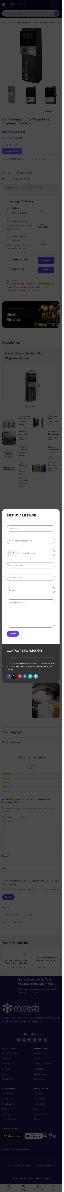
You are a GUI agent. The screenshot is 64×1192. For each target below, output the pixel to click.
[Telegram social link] (35, 676)
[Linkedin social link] (25, 676)
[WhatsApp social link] (30, 676)
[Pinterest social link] (19, 676)
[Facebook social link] (9, 676)
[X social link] (14, 676)
